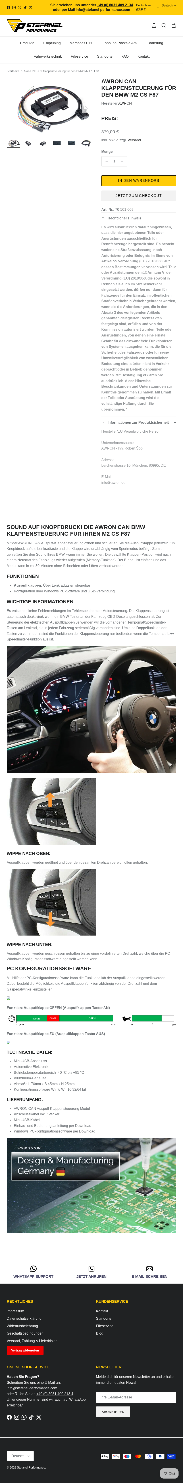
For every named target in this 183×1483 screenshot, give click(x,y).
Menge (107, 152)
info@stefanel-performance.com (32, 1388)
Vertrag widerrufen (25, 1350)
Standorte (104, 56)
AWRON (125, 103)
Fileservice (79, 56)
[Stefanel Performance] (34, 25)
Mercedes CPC (82, 43)
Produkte (27, 43)
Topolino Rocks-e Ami (120, 43)
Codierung (154, 43)
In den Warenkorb (138, 180)
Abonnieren (113, 1412)
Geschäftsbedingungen (25, 1333)
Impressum (15, 1311)
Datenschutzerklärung (24, 1318)
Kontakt (143, 56)
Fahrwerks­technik (48, 56)
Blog (99, 1333)
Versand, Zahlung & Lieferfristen (32, 1341)
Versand (134, 140)
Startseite (13, 71)
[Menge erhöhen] (123, 161)
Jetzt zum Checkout (139, 196)
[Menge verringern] (105, 161)
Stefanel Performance (31, 1467)
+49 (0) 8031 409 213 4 (54, 1394)
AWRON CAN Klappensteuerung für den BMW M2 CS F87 (61, 71)
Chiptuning (52, 43)
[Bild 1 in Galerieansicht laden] (49, 106)
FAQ (125, 56)
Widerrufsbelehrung (22, 1326)
